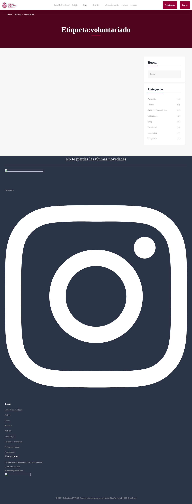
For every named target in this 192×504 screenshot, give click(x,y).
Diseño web (115, 498)
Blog (164, 122)
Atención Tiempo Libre (164, 110)
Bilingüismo (164, 116)
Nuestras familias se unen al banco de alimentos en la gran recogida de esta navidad (58, 64)
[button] (23, 463)
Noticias (18, 15)
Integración (164, 139)
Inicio (9, 15)
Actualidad (164, 99)
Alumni (164, 105)
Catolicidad (164, 127)
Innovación (164, 133)
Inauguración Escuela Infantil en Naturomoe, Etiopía (40, 85)
